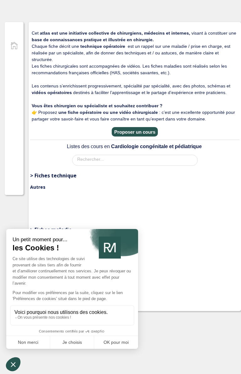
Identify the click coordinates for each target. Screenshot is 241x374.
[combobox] (135, 160)
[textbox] (136, 159)
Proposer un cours (134, 132)
